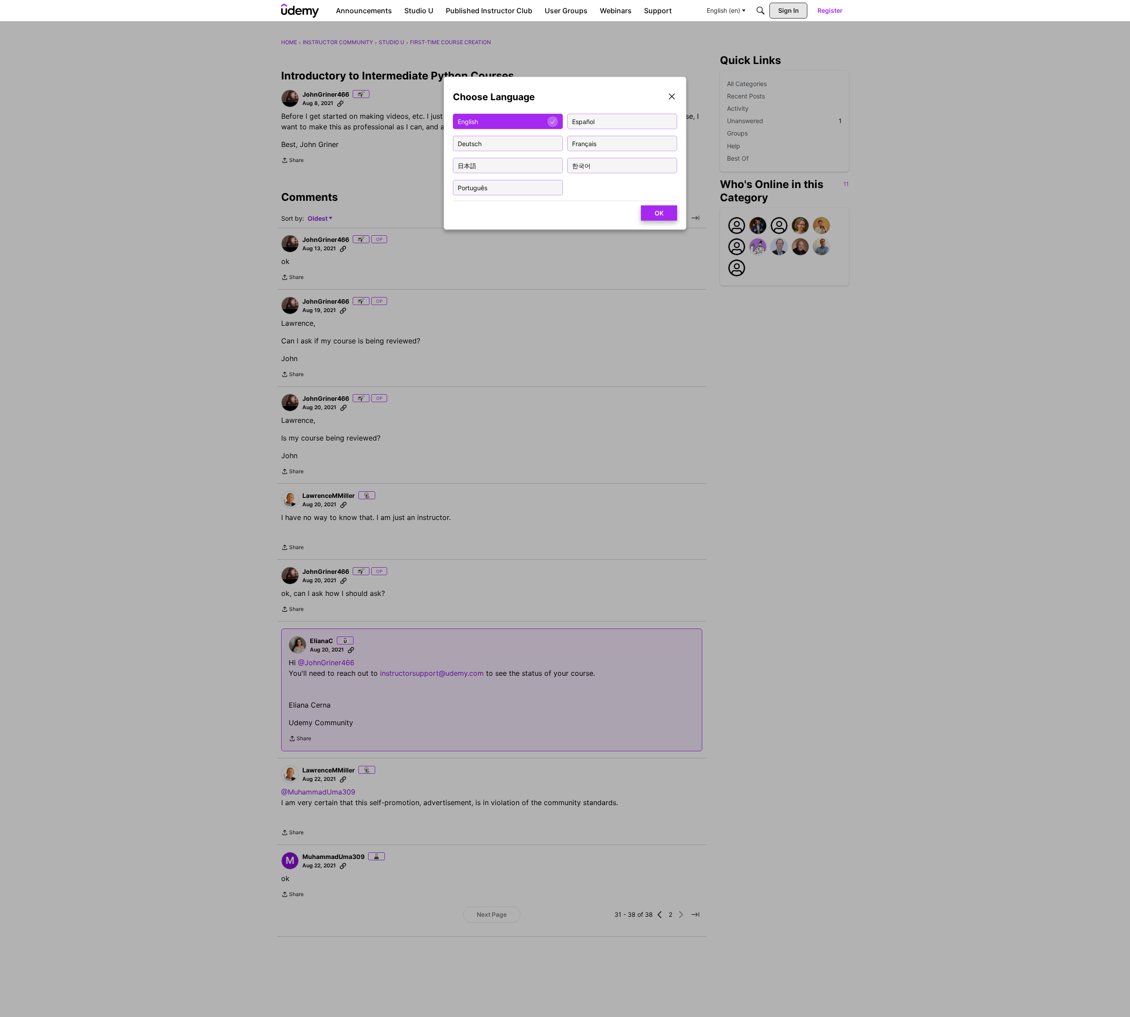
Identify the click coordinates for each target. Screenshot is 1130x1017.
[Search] (760, 11)
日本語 (467, 165)
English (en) (723, 10)
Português (472, 187)
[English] (300, 11)
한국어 (581, 165)
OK (659, 213)
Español (583, 121)
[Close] (672, 97)
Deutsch (470, 143)
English (468, 121)
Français (584, 143)
